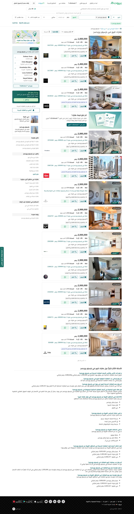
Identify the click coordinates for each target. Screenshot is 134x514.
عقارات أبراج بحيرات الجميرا (32, 183)
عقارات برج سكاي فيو (33, 158)
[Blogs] (41, 3)
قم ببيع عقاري (83, 3)
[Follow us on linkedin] (54, 501)
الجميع (74, 17)
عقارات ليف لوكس (34, 164)
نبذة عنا (120, 501)
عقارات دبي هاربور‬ (34, 187)
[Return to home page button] (116, 3)
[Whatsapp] (65, 56)
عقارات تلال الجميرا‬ (34, 190)
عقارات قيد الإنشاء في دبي (32, 206)
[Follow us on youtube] (46, 501)
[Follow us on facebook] (63, 501)
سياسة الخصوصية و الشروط (93, 501)
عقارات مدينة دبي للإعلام (32, 197)
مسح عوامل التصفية (24, 23)
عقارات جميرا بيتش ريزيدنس (32, 193)
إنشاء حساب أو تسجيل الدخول (21, 3)
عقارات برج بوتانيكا (34, 171)
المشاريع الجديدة (51, 3)
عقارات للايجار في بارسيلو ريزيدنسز (30, 218)
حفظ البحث (15, 23)
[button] (116, 17)
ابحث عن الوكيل (93, 3)
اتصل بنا (105, 501)
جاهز (68, 17)
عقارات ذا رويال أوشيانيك (32, 161)
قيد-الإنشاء (61, 17)
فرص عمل (112, 501)
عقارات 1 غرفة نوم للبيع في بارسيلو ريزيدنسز (27, 142)
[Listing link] (82, 47)
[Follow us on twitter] (59, 501)
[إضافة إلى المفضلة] (91, 57)
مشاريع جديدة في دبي (33, 209)
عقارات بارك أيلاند (34, 168)
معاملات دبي (62, 3)
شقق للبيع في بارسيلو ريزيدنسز (31, 148)
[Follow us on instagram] (50, 501)
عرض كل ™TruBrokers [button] (26, 86)
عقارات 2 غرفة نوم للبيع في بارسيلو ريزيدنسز (27, 145)
